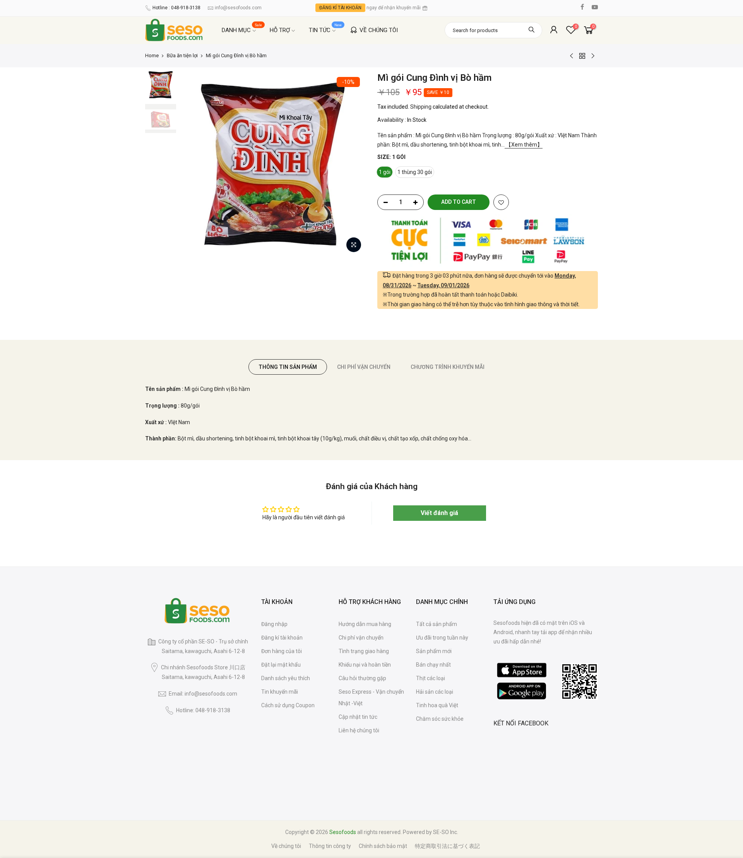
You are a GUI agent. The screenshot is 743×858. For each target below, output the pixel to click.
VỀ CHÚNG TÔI (379, 30)
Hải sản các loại (434, 692)
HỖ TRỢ (280, 30)
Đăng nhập (274, 624)
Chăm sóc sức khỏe (440, 719)
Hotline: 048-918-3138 (203, 710)
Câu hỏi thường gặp (362, 678)
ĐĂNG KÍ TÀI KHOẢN (340, 7)
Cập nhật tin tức (358, 717)
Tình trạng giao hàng (364, 651)
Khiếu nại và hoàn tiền (365, 665)
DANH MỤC (242, 28)
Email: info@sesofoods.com (203, 694)
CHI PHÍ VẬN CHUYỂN (363, 367)
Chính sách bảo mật (383, 846)
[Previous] (193, 164)
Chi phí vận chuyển (361, 638)
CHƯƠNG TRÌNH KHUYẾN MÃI (447, 367)
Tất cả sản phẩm (436, 624)
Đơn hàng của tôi (281, 651)
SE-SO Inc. (445, 832)
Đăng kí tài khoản (282, 638)
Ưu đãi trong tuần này (442, 638)
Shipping (420, 107)
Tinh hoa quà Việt (437, 705)
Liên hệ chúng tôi (359, 730)
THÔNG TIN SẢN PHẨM (288, 367)
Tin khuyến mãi (279, 692)
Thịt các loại (430, 678)
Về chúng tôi (286, 846)
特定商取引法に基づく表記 (447, 846)
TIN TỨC (325, 28)
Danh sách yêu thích (285, 678)
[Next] (352, 164)
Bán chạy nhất (433, 665)
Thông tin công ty (330, 846)
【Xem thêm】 (524, 145)
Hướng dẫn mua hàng (365, 624)
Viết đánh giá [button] (439, 513)
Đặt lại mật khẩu (281, 665)
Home (152, 55)
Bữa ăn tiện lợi (182, 55)
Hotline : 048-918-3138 (176, 7)
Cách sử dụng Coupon (288, 705)
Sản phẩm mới (434, 651)
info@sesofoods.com (238, 7)
